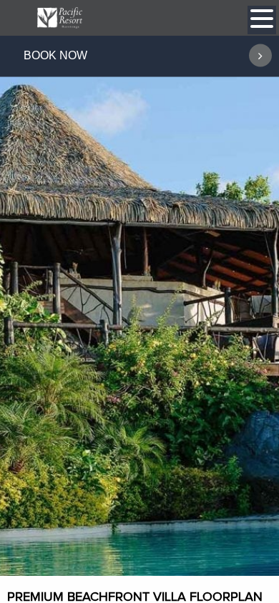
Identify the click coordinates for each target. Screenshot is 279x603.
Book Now (55, 55)
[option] (139, 305)
